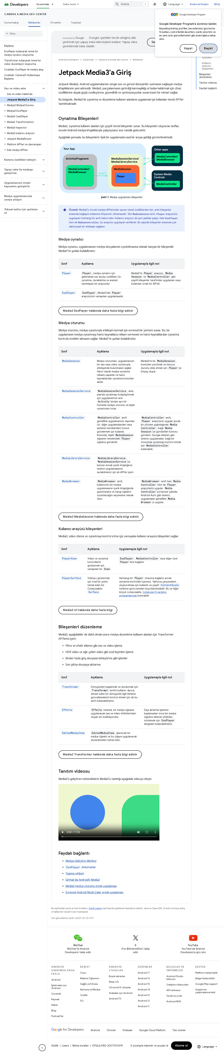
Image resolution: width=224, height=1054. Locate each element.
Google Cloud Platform (152, 1030)
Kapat (188, 48)
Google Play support (206, 983)
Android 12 (144, 1000)
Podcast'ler (57, 1016)
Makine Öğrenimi (89, 978)
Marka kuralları (80, 1045)
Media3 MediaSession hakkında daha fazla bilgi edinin (101, 517)
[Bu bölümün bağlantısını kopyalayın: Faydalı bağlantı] (92, 854)
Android (55, 979)
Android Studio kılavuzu (174, 978)
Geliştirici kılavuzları (177, 984)
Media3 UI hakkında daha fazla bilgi (88, 610)
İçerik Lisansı (95, 908)
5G (82, 1000)
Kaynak (55, 999)
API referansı (173, 990)
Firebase (127, 1030)
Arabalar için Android (120, 993)
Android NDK (173, 1001)
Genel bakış (11, 22)
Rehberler (34, 22)
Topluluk (76, 22)
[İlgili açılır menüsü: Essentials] (54, 4)
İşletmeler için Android (59, 987)
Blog (53, 1010)
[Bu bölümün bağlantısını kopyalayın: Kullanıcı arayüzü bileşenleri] (105, 529)
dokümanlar (81, 867)
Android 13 (144, 995)
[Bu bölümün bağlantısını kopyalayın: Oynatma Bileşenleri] (102, 119)
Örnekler (55, 22)
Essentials (43, 4)
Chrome (111, 1030)
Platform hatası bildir (206, 972)
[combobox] (131, 4)
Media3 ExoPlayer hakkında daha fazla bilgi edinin (98, 311)
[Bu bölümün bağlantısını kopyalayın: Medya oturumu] (88, 323)
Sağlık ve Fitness (89, 983)
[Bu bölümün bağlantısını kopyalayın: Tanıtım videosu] (93, 772)
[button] (20, 88)
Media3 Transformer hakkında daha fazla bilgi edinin (100, 754)
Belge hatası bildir (205, 978)
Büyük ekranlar (117, 976)
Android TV (115, 998)
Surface (93, 592)
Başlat (208, 48)
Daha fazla (69, 4)
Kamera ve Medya (90, 989)
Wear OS (114, 981)
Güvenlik (56, 993)
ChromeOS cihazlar (120, 987)
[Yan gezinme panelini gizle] (42, 1047)
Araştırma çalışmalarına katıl (205, 991)
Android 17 (144, 972)
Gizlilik (84, 995)
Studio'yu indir (174, 995)
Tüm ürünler (179, 1030)
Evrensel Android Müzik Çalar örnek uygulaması (94, 892)
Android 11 (143, 1006)
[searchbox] (23, 34)
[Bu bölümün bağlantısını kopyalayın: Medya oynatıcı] (86, 240)
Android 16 (144, 978)
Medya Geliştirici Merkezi (80, 861)
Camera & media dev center (25, 14)
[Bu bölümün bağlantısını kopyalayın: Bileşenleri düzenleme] (105, 627)
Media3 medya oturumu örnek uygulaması (91, 886)
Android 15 (144, 983)
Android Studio (199, 4)
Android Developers (68, 59)
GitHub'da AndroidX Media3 (82, 880)
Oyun (83, 972)
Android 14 (144, 989)
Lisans (65, 1045)
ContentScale (170, 585)
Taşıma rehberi (74, 873)
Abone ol (181, 1045)
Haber (54, 1004)
